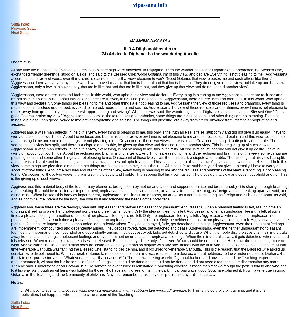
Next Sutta (20, 33)
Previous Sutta (23, 28)
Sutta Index (20, 24)
